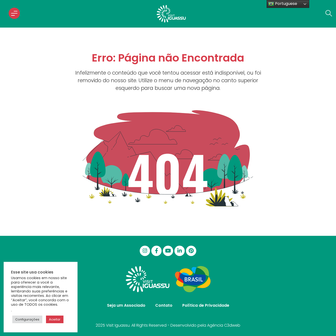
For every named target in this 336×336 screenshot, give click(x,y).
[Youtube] (168, 251)
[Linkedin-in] (179, 251)
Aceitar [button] (55, 319)
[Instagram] (145, 251)
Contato (163, 305)
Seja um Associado (126, 305)
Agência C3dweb (223, 325)
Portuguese (285, 3)
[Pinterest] (191, 251)
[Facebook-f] (156, 251)
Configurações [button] (27, 319)
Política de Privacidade (205, 305)
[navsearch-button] (327, 14)
